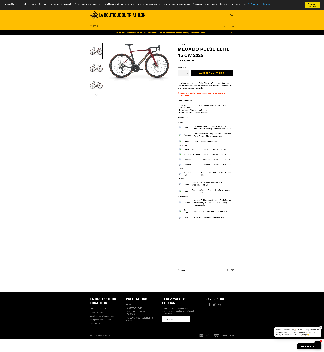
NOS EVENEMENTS (134, 308)
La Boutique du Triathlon (102, 335)
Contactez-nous (96, 312)
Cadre (180, 122)
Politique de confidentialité (100, 319)
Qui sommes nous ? (98, 308)
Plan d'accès (95, 323)
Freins (181, 168)
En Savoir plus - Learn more (260, 4)
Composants (183, 196)
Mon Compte (228, 26)
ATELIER (129, 304)
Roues (181, 179)
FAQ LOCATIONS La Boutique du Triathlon (139, 318)
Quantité (182, 67)
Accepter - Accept (313, 5)
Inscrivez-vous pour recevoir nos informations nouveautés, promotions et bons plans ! (178, 311)
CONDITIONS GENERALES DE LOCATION (138, 312)
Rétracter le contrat (309, 346)
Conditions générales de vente (102, 316)
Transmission (183, 145)
